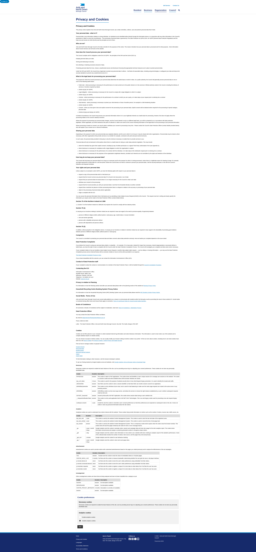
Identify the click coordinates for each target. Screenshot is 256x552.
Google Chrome (80, 347)
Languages (79, 542)
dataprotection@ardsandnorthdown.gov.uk (93, 317)
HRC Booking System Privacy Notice (150, 292)
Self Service (166, 5)
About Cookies (87, 340)
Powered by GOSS (159, 541)
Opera (77, 354)
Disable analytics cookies (89, 520)
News (77, 536)
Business (148, 10)
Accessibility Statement (82, 545)
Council (172, 10)
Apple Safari (79, 356)
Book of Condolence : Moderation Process (130, 307)
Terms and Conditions (82, 549)
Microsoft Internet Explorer (83, 352)
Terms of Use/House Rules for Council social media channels (129, 301)
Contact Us (176, 5)
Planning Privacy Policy (149, 285)
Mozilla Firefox (80, 350)
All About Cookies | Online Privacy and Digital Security (107, 340)
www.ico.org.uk (85, 279)
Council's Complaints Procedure (152, 265)
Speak (4, 1)
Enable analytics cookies (88, 517)
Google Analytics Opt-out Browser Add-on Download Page (129, 362)
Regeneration (161, 10)
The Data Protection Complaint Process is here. (88, 255)
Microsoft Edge (80, 348)
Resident (137, 10)
